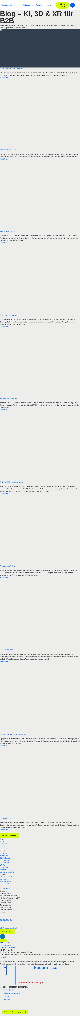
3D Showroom (5, 860)
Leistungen (28, 5)
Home (2, 841)
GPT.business (5, 888)
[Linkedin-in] (72, 5)
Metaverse (3, 870)
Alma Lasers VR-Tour (7, 566)
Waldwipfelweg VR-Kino (8, 231)
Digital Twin (4, 867)
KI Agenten (4, 855)
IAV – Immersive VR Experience (11, 68)
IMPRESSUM (5, 943)
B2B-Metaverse (5, 881)
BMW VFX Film (5, 818)
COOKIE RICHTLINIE (7, 947)
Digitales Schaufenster (8, 884)
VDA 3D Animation (6, 650)
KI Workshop (4, 853)
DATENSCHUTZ (6, 945)
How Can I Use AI (6, 877)
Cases (38, 5)
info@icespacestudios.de (8, 928)
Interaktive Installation (7, 872)
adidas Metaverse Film (8, 150)
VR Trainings (4, 863)
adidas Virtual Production (8, 398)
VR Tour (3, 865)
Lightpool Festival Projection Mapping (13, 734)
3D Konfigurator (5, 858)
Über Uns (49, 5)
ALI (1, 886)
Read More (4, 77)
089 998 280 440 (6, 920)
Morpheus (3, 879)
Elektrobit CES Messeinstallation (11, 482)
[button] (9, 835)
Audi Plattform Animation (8, 315)
